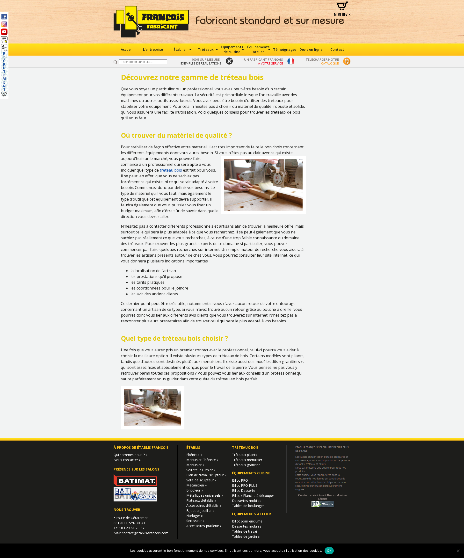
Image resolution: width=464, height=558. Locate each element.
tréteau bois (171, 170)
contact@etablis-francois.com (145, 533)
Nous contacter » (127, 459)
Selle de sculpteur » (201, 480)
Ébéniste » (194, 454)
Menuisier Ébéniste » (202, 459)
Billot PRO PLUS (244, 485)
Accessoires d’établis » (203, 505)
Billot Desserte (243, 490)
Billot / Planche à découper (253, 495)
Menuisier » (195, 465)
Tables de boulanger (248, 505)
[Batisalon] (135, 500)
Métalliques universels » (204, 495)
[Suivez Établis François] (4, 39)
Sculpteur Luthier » (200, 470)
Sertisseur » (195, 520)
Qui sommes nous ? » (130, 454)
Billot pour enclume (247, 521)
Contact (337, 49)
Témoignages (284, 49)
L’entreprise (153, 49)
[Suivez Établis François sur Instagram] (4, 24)
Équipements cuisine (251, 473)
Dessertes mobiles (246, 500)
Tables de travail (245, 531)
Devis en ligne (310, 49)
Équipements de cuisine (232, 49)
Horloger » (194, 515)
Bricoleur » (194, 490)
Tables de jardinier (246, 536)
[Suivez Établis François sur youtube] (4, 32)
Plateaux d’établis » (201, 500)
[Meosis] (323, 507)
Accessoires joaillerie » (204, 525)
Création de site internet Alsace (316, 494)
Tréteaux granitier (246, 465)
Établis (179, 49)
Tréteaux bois (245, 447)
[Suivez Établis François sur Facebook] (4, 16)
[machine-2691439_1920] (152, 428)
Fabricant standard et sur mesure (270, 21)
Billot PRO (240, 480)
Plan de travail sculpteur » (206, 475)
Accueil (126, 49)
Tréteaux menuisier (247, 459)
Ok (329, 550)
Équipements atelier (258, 49)
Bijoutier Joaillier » (200, 510)
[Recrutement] (4, 70)
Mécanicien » (196, 485)
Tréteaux (206, 49)
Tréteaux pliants (244, 454)
